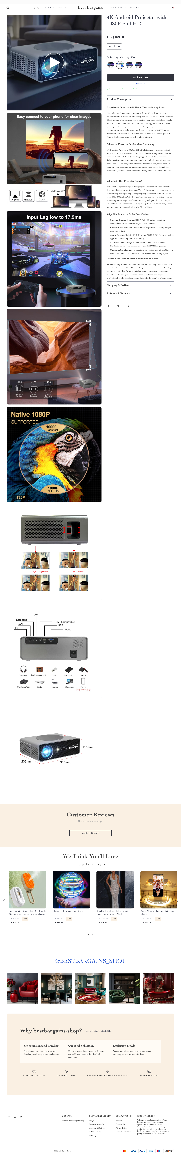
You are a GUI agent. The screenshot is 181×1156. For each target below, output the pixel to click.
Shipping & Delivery (97, 1128)
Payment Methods (96, 1124)
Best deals (64, 8)
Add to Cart (140, 77)
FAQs (91, 1121)
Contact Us (120, 1124)
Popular (49, 8)
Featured (135, 8)
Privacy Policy (121, 1128)
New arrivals (118, 8)
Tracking (92, 1136)
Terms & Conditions (123, 1132)
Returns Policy (95, 1132)
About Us (119, 1121)
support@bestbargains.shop (73, 1121)
